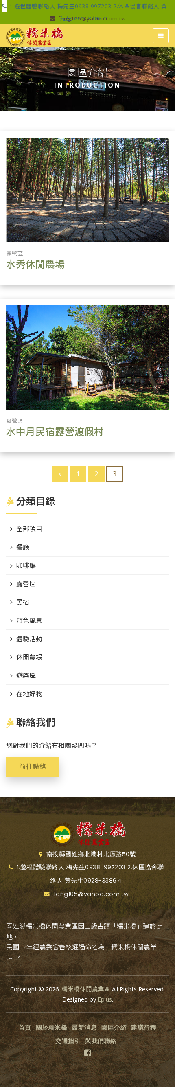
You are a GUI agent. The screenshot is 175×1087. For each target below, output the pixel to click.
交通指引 (68, 1041)
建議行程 (143, 1027)
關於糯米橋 (52, 1027)
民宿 (22, 602)
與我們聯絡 (101, 1041)
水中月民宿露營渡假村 (55, 432)
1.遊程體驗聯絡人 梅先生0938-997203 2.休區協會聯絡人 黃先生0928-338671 (87, 7)
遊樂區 (26, 675)
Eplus (105, 999)
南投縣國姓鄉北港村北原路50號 (90, 854)
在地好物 (29, 693)
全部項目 (29, 528)
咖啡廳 (26, 565)
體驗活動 (29, 638)
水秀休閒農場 (35, 265)
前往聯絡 (32, 766)
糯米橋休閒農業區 (85, 989)
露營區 (14, 253)
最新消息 (84, 1027)
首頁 (25, 1027)
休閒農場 (29, 657)
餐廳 (22, 547)
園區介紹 (114, 1027)
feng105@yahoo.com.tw (91, 18)
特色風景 (29, 620)
